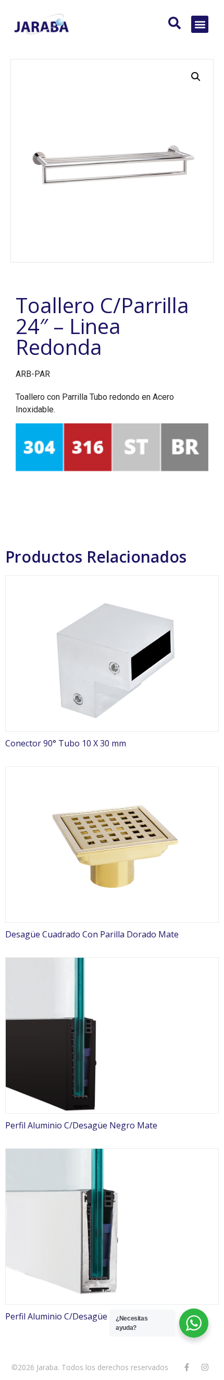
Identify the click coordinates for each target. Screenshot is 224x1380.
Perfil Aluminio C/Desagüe (56, 1316)
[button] (199, 24)
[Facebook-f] (186, 1367)
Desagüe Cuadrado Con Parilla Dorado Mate (92, 934)
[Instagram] (205, 1367)
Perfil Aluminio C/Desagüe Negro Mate (81, 1125)
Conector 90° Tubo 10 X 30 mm (65, 743)
